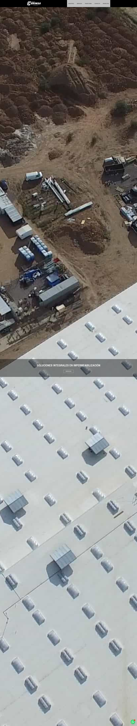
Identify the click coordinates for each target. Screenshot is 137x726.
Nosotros (71, 3)
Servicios (79, 3)
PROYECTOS (106, 3)
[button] (133, 722)
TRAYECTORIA (88, 3)
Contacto (97, 3)
